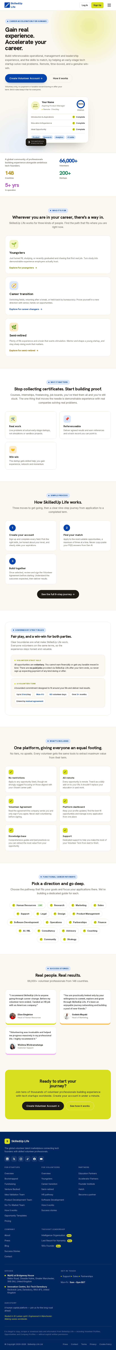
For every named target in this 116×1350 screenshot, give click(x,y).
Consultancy (48, 930)
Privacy (93, 1344)
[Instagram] (20, 1159)
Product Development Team (18, 1200)
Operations (56, 922)
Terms (84, 1344)
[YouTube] (41, 1159)
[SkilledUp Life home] (13, 5)
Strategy (71, 939)
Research (59, 905)
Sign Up (97, 5)
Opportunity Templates (16, 1215)
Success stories (49, 1210)
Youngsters (46, 1178)
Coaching (92, 930)
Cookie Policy (105, 1344)
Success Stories (12, 1251)
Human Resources (29, 905)
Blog (7, 1246)
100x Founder (50, 1246)
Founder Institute (87, 1184)
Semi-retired (47, 1189)
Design (61, 913)
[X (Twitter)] (14, 1159)
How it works (60, 78)
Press (7, 1240)
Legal (44, 913)
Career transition (49, 1184)
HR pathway (47, 1194)
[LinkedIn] (7, 1159)
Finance (102, 922)
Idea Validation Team (15, 1194)
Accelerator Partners (88, 1178)
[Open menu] (108, 5)
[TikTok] (27, 1159)
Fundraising (10, 1184)
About (7, 1235)
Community (50, 939)
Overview (9, 1173)
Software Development (26, 922)
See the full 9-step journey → (58, 594)
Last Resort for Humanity (56, 1240)
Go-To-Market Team (15, 1205)
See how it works (80, 1106)
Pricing (8, 1221)
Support (25, 913)
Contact (8, 1256)
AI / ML (26, 930)
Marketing (81, 905)
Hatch (81, 1189)
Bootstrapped (11, 1178)
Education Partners (88, 1173)
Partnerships (80, 922)
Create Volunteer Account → (26, 78)
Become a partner (87, 1194)
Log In (85, 5)
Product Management (88, 913)
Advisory (71, 930)
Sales (101, 905)
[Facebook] (34, 1159)
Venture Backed (12, 1189)
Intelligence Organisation (56, 1235)
